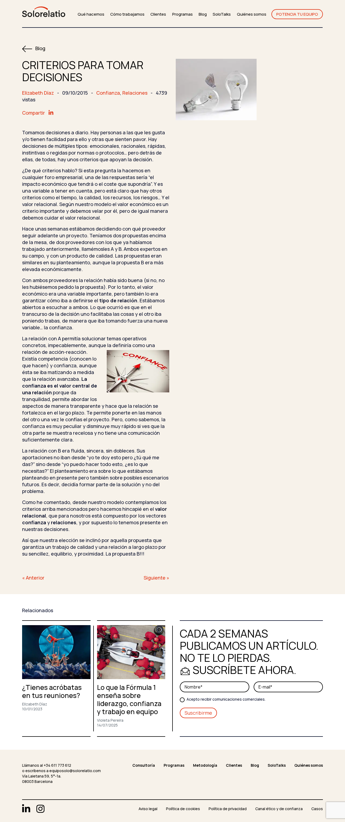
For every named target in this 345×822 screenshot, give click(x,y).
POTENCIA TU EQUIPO (297, 14)
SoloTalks (222, 14)
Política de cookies (183, 808)
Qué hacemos (91, 14)
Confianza (108, 93)
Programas (182, 14)
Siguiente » (156, 577)
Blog (203, 14)
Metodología (205, 765)
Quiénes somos (251, 14)
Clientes (158, 14)
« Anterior (33, 577)
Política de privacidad (228, 808)
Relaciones (134, 93)
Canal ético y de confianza (279, 808)
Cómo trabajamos (127, 14)
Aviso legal (148, 808)
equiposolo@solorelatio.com (75, 770)
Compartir (34, 112)
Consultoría (143, 765)
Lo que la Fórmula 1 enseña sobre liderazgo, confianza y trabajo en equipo (129, 699)
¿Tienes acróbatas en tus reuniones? (52, 691)
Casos (317, 808)
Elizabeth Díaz (38, 93)
